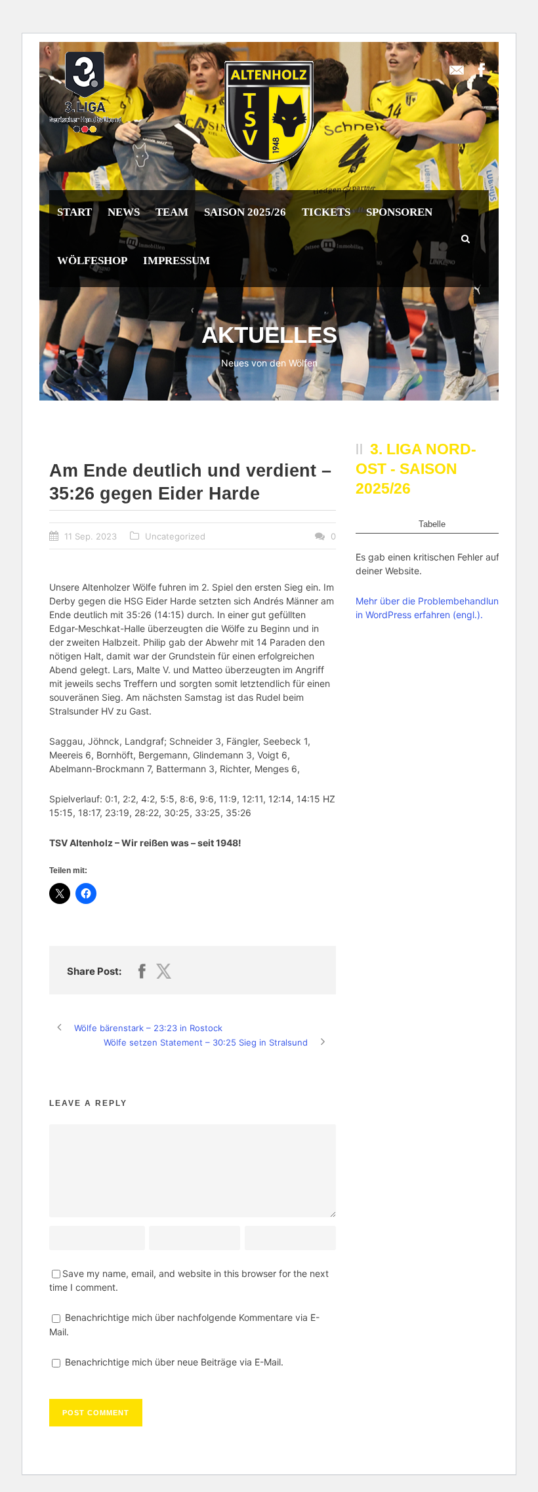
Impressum (176, 260)
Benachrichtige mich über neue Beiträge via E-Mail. (174, 1361)
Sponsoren (399, 212)
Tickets (326, 212)
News (124, 212)
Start (74, 212)
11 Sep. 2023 (90, 536)
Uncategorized (175, 536)
